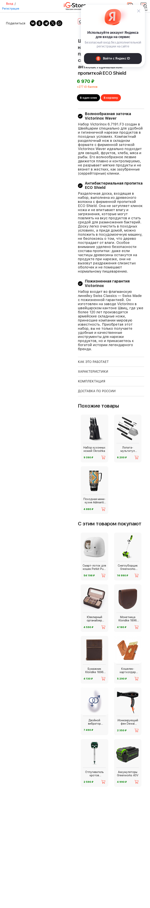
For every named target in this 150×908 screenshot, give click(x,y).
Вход (9, 3)
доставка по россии (97, 391)
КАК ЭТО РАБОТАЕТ (93, 362)
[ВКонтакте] (33, 23)
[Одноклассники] (39, 23)
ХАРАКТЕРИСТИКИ (93, 371)
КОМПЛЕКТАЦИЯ (91, 381)
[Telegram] (46, 23)
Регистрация (10, 8)
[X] (53, 23)
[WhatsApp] (59, 23)
